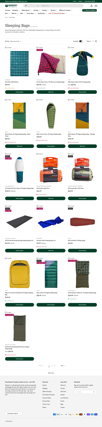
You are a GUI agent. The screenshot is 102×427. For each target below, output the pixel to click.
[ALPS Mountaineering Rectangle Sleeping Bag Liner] (19, 222)
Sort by (7, 41)
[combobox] (53, 5)
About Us (63, 385)
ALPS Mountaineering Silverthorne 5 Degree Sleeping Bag (17, 347)
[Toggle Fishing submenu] (48, 10)
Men (6, 13)
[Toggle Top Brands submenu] (46, 13)
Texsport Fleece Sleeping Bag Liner (46, 240)
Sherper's (10, 421)
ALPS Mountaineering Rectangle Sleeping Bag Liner (19, 240)
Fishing (44, 10)
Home (6, 17)
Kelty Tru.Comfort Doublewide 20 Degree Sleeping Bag (19, 293)
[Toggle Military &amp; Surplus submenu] (72, 10)
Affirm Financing (47, 391)
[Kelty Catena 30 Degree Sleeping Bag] (51, 274)
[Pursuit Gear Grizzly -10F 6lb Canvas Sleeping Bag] (51, 63)
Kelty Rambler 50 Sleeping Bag (76, 240)
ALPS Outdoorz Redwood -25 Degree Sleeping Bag (82, 292)
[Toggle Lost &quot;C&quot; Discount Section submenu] (66, 13)
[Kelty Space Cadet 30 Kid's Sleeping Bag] (82, 63)
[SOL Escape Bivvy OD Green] (82, 169)
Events (74, 1)
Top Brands (41, 13)
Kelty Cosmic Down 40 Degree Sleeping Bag (49, 134)
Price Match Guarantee (49, 394)
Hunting (35, 10)
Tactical (52, 10)
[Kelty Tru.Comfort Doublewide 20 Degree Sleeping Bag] (19, 274)
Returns (45, 385)
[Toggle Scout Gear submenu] (35, 13)
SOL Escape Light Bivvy (43, 188)
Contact (7, 10)
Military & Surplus (64, 10)
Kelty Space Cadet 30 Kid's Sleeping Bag (79, 82)
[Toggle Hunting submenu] (40, 10)
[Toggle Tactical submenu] (57, 10)
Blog (62, 404)
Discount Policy (47, 398)
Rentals (80, 1)
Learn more (24, 1)
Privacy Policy (46, 401)
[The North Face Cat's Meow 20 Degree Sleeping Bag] (19, 169)
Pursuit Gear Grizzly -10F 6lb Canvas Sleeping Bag (50, 82)
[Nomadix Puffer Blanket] (19, 63)
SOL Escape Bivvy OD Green (76, 188)
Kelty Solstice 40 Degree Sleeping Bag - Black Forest (17, 135)
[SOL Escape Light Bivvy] (51, 169)
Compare (75, 41)
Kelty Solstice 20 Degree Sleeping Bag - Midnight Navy (81, 135)
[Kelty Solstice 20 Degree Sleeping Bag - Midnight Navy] (82, 115)
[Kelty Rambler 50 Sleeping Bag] (82, 222)
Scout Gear (30, 13)
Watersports (26, 10)
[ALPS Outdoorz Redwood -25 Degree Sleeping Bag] (82, 274)
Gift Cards (63, 391)
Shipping (45, 388)
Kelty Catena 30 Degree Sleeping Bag (47, 292)
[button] (96, 5)
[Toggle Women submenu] (18, 13)
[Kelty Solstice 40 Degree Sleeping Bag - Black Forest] (19, 115)
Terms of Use (46, 404)
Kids (21, 13)
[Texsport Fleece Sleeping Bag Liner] (51, 222)
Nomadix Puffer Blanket (11, 82)
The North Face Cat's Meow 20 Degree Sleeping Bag (19, 188)
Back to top (51, 373)
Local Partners (64, 398)
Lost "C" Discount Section (56, 13)
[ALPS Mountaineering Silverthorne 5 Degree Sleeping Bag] (19, 328)
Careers (63, 407)
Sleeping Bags (12, 17)
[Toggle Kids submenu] (24, 13)
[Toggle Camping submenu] (19, 10)
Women (14, 13)
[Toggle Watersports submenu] (31, 10)
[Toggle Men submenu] (9, 13)
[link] (39, 366)
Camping (15, 10)
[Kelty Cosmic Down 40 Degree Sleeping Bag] (51, 115)
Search (44, 407)
